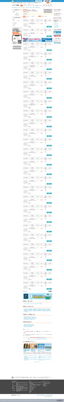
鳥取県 (21, 388)
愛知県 (17, 386)
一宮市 (25, 311)
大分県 (24, 390)
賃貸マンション (32, 382)
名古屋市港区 (49, 309)
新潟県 (17, 385)
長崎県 (21, 390)
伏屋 (38, 303)
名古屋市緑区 (34, 310)
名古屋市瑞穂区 (39, 309)
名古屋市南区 (25, 310)
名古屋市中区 (30, 309)
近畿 (12, 387)
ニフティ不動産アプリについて (46, 383)
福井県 (26, 385)
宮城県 (23, 382)
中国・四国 (13, 388)
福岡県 (17, 390)
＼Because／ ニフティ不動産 (46, 382)
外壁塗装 (30, 391)
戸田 (37, 303)
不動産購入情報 (31, 383)
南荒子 (28, 303)
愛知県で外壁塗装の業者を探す (28, 326)
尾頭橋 (41, 303)
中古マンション (39, 384)
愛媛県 (19, 389)
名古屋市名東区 (39, 310)
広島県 (17, 388)
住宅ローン (30, 390)
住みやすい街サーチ (31, 388)
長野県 (21, 385)
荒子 (26, 303)
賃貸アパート (36, 382)
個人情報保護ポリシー (43, 395)
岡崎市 (50, 310)
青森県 (19, 382)
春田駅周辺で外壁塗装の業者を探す (28, 324)
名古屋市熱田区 (44, 309)
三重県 (23, 386)
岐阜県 (19, 386)
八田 (35, 303)
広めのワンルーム (56, 27)
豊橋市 (47, 310)
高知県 (21, 389)
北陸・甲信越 (13, 385)
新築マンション (35, 384)
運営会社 (38, 395)
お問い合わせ (44, 384)
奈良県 (24, 387)
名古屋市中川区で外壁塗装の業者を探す (29, 325)
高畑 (33, 303)
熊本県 (23, 390)
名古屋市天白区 (44, 310)
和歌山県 (27, 387)
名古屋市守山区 (30, 310)
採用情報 (51, 395)
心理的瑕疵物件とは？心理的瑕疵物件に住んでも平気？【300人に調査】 (34, 350)
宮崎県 (26, 390)
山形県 (26, 382)
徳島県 (26, 388)
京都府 (21, 387)
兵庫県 (19, 387)
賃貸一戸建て (40, 382)
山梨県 (19, 385)
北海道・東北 (13, 382)
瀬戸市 (27, 311)
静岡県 (21, 386)
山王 (31, 303)
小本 (24, 303)
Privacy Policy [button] (46, 400)
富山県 (23, 385)
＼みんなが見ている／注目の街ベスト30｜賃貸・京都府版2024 (41, 350)
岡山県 (19, 388)
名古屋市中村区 (26, 309)
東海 (12, 386)
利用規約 (48, 395)
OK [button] (59, 400)
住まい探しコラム (31, 389)
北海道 (17, 382)
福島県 (17, 383)
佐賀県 (19, 390)
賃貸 (29, 382)
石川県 (24, 385)
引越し (30, 392)
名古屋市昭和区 (35, 309)
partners (17, 400)
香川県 (17, 389)
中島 (30, 303)
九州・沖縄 (13, 390)
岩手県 (21, 382)
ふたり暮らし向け (56, 26)
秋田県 (24, 382)
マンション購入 (31, 384)
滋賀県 (23, 387)
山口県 (24, 388)
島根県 (23, 388)
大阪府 (17, 387)
